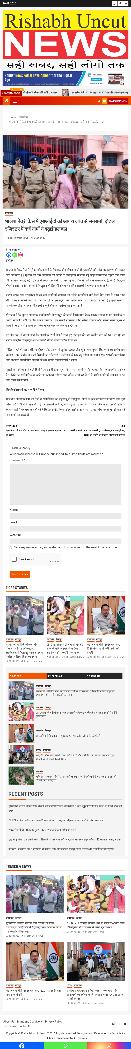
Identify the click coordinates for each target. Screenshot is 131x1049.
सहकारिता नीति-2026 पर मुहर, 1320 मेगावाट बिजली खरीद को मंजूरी (75, 92)
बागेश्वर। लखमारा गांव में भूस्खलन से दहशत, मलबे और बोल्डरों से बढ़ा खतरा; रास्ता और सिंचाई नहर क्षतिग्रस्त (61, 849)
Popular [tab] (57, 675)
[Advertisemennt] (65, 78)
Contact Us (25, 1026)
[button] (14, 101)
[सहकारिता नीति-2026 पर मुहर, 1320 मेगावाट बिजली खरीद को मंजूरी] (106, 615)
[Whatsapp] (14, 255)
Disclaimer (9, 1026)
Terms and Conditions (30, 1021)
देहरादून (18, 639)
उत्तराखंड (9, 213)
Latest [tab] (16, 675)
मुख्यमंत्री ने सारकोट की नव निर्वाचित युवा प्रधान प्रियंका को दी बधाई (36, 430)
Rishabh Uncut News (18, 238)
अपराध (38, 750)
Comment (17, 460)
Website (15, 535)
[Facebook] (8, 255)
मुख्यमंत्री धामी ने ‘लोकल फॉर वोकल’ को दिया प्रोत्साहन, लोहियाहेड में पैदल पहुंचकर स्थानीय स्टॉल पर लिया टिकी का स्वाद (24, 651)
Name (15, 510)
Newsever (63, 1038)
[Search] (99, 101)
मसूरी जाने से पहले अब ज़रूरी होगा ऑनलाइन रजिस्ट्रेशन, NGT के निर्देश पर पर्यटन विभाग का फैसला (97, 430)
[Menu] (14, 101)
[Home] (6, 101)
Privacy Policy (53, 1021)
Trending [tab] (94, 675)
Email (14, 522)
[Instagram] (20, 255)
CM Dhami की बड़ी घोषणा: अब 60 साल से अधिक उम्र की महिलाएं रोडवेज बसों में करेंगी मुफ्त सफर (65, 648)
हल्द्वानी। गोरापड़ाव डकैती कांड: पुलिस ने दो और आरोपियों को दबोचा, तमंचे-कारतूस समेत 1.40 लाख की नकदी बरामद (65, 839)
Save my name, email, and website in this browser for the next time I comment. (67, 547)
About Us (8, 1021)
